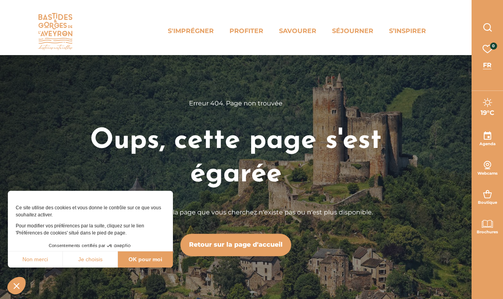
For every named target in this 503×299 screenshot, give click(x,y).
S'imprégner (191, 31)
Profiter (246, 31)
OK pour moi (145, 259)
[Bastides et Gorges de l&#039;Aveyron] (55, 31)
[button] (16, 285)
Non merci (35, 259)
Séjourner (352, 31)
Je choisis (90, 259)
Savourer (297, 31)
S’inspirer (407, 31)
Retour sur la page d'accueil (236, 244)
